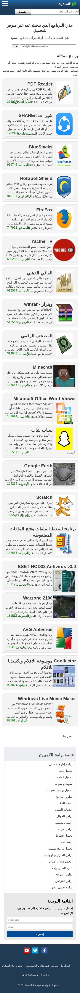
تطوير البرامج (64, 796)
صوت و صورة (63, 783)
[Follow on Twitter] (35, 950)
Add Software (30, 975)
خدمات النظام (63, 809)
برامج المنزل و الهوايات (58, 855)
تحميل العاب (64, 777)
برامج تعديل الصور (61, 887)
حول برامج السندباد (12, 965)
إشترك (40, 934)
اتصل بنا (67, 736)
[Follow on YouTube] (27, 950)
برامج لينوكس (63, 881)
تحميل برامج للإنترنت (59, 790)
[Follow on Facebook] (44, 950)
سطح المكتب (64, 803)
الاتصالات (66, 842)
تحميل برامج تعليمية (60, 848)
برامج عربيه (65, 829)
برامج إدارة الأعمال (60, 764)
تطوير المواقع (64, 874)
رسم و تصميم (63, 822)
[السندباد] (57, 4)
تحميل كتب (65, 770)
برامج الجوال (64, 816)
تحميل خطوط (63, 835)
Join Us (45, 975)
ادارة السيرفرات (62, 868)
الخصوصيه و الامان (60, 861)
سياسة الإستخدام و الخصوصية (42, 965)
